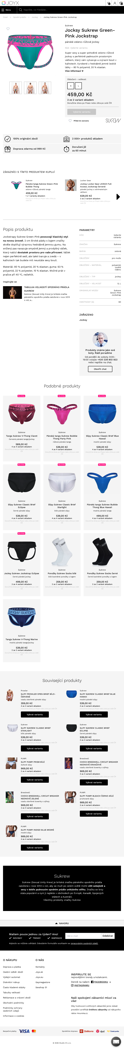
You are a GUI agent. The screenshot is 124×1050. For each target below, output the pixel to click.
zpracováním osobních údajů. (84, 943)
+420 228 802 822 (107, 359)
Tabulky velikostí (11, 992)
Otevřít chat (100, 369)
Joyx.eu (39, 977)
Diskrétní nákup (11, 982)
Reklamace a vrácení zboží (17, 997)
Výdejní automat (11, 977)
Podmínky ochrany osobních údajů (12, 1009)
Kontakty (40, 967)
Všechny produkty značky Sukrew (62, 900)
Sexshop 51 (41, 987)
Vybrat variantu (35, 714)
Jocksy (35, 17)
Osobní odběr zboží (13, 972)
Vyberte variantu (81, 112)
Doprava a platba (12, 967)
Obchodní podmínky (13, 1003)
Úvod (5, 17)
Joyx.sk (39, 972)
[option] (35, 190)
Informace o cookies (13, 1016)
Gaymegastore (43, 982)
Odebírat (108, 935)
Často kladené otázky (14, 987)
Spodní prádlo (19, 17)
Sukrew (69, 25)
